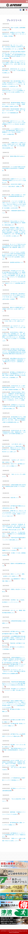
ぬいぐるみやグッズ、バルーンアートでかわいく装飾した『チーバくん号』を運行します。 (13, 327)
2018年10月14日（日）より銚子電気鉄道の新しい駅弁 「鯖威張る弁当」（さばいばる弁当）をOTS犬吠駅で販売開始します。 (14, 432)
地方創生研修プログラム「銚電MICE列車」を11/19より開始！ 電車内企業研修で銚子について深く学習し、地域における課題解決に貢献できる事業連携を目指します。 (14, 419)
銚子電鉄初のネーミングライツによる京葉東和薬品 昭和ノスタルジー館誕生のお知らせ (14, 835)
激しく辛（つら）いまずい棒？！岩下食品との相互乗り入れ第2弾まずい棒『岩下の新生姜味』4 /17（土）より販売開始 (13, 47)
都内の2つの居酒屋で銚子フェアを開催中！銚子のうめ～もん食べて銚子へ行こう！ (13, 309)
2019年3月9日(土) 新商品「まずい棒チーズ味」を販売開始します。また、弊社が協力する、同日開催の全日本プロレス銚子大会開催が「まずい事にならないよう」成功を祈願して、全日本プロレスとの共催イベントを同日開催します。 (13, 336)
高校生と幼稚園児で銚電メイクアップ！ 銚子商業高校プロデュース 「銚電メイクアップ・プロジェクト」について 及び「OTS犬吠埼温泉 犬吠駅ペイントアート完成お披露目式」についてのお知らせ (14, 704)
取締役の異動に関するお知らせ (17, 156)
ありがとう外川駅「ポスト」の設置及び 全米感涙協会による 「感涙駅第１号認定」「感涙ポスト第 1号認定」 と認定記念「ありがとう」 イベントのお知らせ (13, 763)
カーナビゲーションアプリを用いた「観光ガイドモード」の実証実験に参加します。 (13, 283)
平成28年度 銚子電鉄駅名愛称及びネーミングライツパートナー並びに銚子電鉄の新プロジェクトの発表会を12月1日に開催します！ (13, 684)
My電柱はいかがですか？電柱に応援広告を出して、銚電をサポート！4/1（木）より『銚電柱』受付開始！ (14, 34)
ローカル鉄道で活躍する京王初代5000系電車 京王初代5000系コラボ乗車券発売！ (13, 168)
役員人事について (15, 497)
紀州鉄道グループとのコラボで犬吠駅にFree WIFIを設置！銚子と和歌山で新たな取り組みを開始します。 (13, 406)
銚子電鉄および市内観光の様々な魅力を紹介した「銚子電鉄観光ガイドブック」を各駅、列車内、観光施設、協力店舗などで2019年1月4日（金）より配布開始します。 (14, 375)
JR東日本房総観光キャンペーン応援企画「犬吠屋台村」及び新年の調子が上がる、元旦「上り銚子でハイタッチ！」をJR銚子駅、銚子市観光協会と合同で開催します (13, 660)
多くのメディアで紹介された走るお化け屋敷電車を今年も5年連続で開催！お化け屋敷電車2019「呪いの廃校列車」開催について (14, 246)
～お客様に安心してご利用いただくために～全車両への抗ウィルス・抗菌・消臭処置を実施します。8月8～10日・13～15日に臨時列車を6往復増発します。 (14, 145)
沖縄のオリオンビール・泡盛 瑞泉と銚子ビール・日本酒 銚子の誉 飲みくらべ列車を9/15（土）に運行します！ (13, 449)
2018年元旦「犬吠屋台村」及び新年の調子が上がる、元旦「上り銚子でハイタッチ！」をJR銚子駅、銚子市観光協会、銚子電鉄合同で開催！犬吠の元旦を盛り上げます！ (13, 527)
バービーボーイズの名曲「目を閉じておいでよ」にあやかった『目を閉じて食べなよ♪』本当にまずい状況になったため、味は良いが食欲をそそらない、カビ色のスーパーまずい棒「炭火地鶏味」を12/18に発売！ (14, 205)
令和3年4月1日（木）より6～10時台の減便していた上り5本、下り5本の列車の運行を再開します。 (13, 70)
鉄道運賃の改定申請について (17, 262)
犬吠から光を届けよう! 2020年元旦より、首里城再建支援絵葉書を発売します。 (13, 196)
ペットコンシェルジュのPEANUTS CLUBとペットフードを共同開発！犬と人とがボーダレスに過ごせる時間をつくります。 (13, 91)
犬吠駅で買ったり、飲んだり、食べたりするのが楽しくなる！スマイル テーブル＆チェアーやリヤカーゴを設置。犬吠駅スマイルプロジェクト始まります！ (14, 513)
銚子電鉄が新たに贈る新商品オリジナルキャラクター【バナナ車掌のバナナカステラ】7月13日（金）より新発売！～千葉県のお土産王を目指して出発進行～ (13, 296)
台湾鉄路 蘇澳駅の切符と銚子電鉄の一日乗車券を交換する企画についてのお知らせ (14, 486)
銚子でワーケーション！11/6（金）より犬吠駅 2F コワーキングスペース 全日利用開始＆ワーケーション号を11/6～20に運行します (13, 123)
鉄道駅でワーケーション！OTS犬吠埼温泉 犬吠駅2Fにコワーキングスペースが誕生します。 (14, 180)
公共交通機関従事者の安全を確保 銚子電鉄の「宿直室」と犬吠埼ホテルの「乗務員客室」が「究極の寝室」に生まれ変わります (13, 638)
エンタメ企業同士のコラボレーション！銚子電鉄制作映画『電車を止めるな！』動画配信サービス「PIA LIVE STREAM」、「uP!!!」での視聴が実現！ (13, 131)
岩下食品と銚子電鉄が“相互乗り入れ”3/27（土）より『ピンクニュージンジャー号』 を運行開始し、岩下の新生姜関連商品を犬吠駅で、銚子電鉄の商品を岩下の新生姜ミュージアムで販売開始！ (14, 55)
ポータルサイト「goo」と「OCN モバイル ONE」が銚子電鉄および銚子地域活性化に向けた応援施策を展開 (13, 671)
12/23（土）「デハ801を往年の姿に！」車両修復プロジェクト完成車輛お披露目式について (13, 534)
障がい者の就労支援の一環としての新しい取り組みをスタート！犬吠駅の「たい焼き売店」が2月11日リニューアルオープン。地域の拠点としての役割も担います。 (13, 83)
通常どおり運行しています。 (14, 7)
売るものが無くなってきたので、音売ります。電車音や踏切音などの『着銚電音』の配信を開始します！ (13, 223)
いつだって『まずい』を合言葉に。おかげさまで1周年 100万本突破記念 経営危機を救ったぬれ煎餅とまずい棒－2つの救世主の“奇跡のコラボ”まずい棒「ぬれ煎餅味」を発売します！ (13, 256)
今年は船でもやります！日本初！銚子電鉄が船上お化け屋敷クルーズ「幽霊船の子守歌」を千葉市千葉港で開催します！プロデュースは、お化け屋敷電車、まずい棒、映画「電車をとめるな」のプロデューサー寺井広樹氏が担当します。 (13, 275)
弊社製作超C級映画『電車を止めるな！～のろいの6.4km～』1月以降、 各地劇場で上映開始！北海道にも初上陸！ (13, 104)
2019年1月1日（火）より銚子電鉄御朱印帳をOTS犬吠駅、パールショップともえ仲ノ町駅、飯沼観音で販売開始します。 (13, 387)
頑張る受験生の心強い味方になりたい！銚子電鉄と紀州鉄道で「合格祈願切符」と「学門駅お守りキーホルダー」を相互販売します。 (14, 361)
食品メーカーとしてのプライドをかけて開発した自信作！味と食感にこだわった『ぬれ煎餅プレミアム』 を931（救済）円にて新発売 (13, 63)
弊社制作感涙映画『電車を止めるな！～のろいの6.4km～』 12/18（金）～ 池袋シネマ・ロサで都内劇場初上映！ (13, 110)
